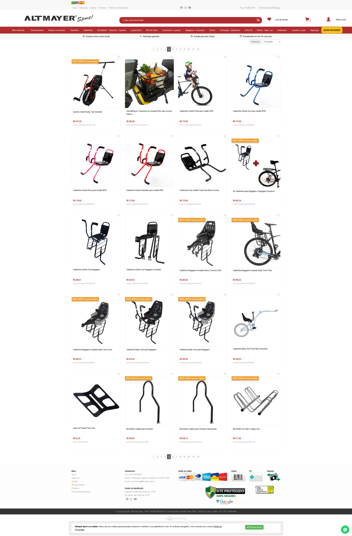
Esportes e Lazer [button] (299, 30)
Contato (93, 7)
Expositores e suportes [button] (171, 30)
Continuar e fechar (255, 527)
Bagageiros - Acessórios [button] (195, 30)
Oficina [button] (212, 30)
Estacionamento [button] (37, 30)
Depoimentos (79, 484)
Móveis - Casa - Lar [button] (265, 30)
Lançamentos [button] (136, 30)
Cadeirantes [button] (282, 30)
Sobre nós (83, 7)
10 (189, 49)
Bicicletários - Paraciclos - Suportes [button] (111, 30)
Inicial (74, 7)
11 (193, 49)
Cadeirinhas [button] (88, 30)
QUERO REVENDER (331, 30)
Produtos (102, 7)
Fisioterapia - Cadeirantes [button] (230, 30)
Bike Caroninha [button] (18, 30)
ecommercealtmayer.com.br (143, 481)
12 (198, 49)
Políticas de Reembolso (118, 7)
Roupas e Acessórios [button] (56, 30)
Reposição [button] (314, 30)
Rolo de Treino (152, 30)
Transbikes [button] (74, 30)
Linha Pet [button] (248, 30)
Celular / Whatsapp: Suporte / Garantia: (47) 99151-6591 (147, 478)
